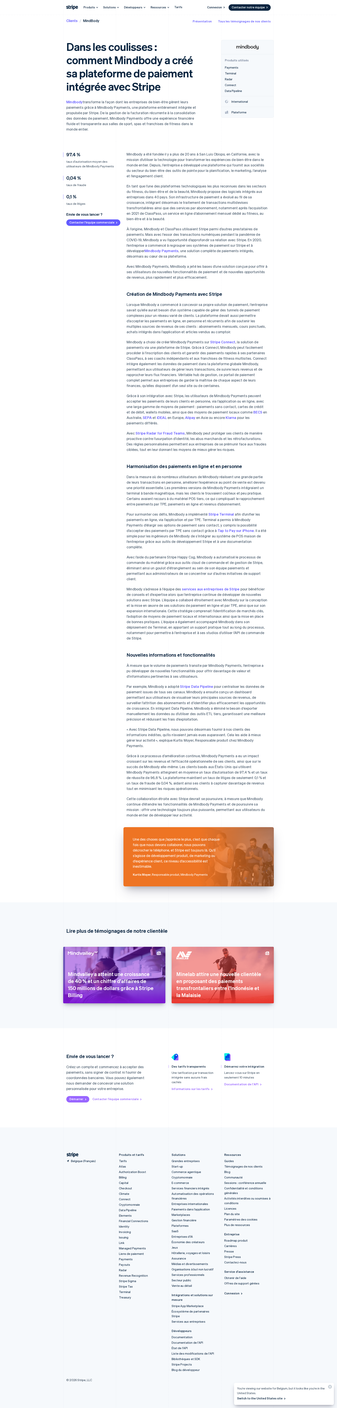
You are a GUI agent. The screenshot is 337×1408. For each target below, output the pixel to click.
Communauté (233, 1177)
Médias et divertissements (190, 1264)
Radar (123, 1270)
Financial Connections (133, 1221)
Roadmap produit (236, 1240)
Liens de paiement (131, 1254)
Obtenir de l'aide (235, 1278)
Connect (124, 1199)
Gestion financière (184, 1220)
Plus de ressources (237, 1225)
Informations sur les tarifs (190, 1089)
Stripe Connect (222, 342)
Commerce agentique (186, 1172)
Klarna (231, 417)
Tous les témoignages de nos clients (244, 21)
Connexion (214, 7)
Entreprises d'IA (182, 1236)
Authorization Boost (132, 1172)
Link (121, 1243)
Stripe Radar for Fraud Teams (160, 433)
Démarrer (76, 1099)
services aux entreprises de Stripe (211, 589)
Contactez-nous (235, 1262)
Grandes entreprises (186, 1161)
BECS (257, 412)
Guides (229, 1161)
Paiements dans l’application (191, 1209)
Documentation (182, 1337)
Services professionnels (188, 1275)
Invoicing (125, 1232)
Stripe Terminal (221, 514)
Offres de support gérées (241, 1283)
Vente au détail (182, 1286)
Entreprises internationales (190, 1204)
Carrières (230, 1246)
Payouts (124, 1265)
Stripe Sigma (127, 1281)
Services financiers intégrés (190, 1188)
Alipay (190, 417)
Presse (229, 1251)
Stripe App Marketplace (188, 1306)
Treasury (125, 1297)
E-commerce (180, 1183)
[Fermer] (329, 1387)
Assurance (179, 1258)
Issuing (123, 1237)
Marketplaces (181, 1215)
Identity (124, 1226)
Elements (125, 1215)
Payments (126, 1259)
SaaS (175, 1231)
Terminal (125, 1292)
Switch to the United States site (260, 1398)
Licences (230, 1208)
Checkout (125, 1188)
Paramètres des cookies (240, 1219)
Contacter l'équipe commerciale (91, 222)
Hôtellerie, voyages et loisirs (191, 1253)
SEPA (147, 417)
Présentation (202, 21)
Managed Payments (132, 1248)
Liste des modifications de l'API (193, 1353)
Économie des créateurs (188, 1242)
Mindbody (74, 102)
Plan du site (232, 1214)
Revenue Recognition (133, 1275)
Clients (72, 20)
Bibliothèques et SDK (186, 1359)
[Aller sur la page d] (71, 1154)
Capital (123, 1183)
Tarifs (178, 7)
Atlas (122, 1166)
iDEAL (162, 417)
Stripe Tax (126, 1286)
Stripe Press (232, 1257)
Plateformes (180, 1226)
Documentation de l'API (241, 1084)
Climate (124, 1194)
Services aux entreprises (188, 1321)
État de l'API (180, 1348)
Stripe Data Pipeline (196, 686)
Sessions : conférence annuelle (245, 1183)
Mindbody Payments (161, 250)
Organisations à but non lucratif (193, 1269)
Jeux (175, 1247)
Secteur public (181, 1280)
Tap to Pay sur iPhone (236, 530)
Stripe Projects (182, 1364)
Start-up (177, 1166)
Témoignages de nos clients (243, 1166)
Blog (227, 1172)
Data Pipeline (128, 1210)
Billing (123, 1177)
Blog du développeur (186, 1370)
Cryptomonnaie (129, 1205)
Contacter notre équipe (248, 7)
